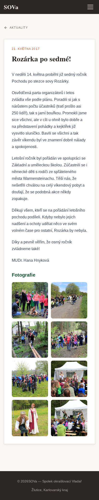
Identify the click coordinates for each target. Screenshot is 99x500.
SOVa (11, 7)
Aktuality (19, 27)
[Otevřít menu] (90, 7)
